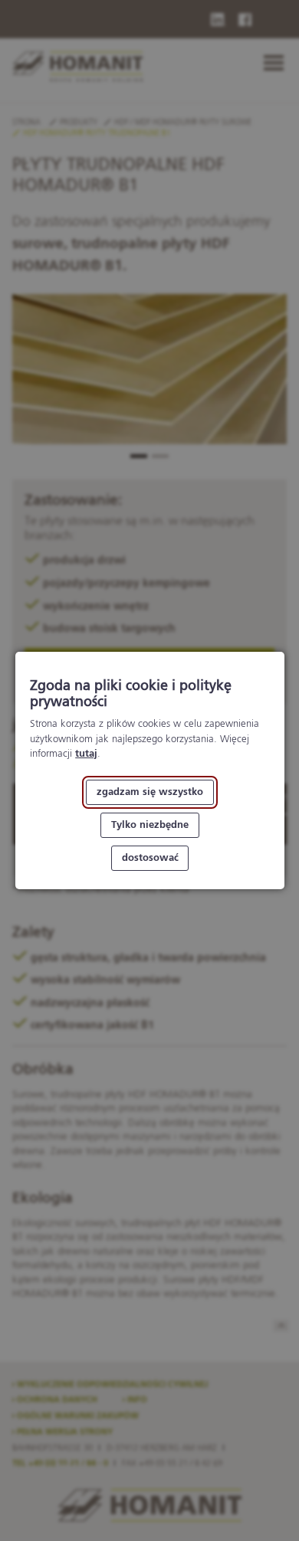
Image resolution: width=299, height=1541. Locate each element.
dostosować (149, 858)
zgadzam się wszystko (150, 792)
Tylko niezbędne (150, 825)
